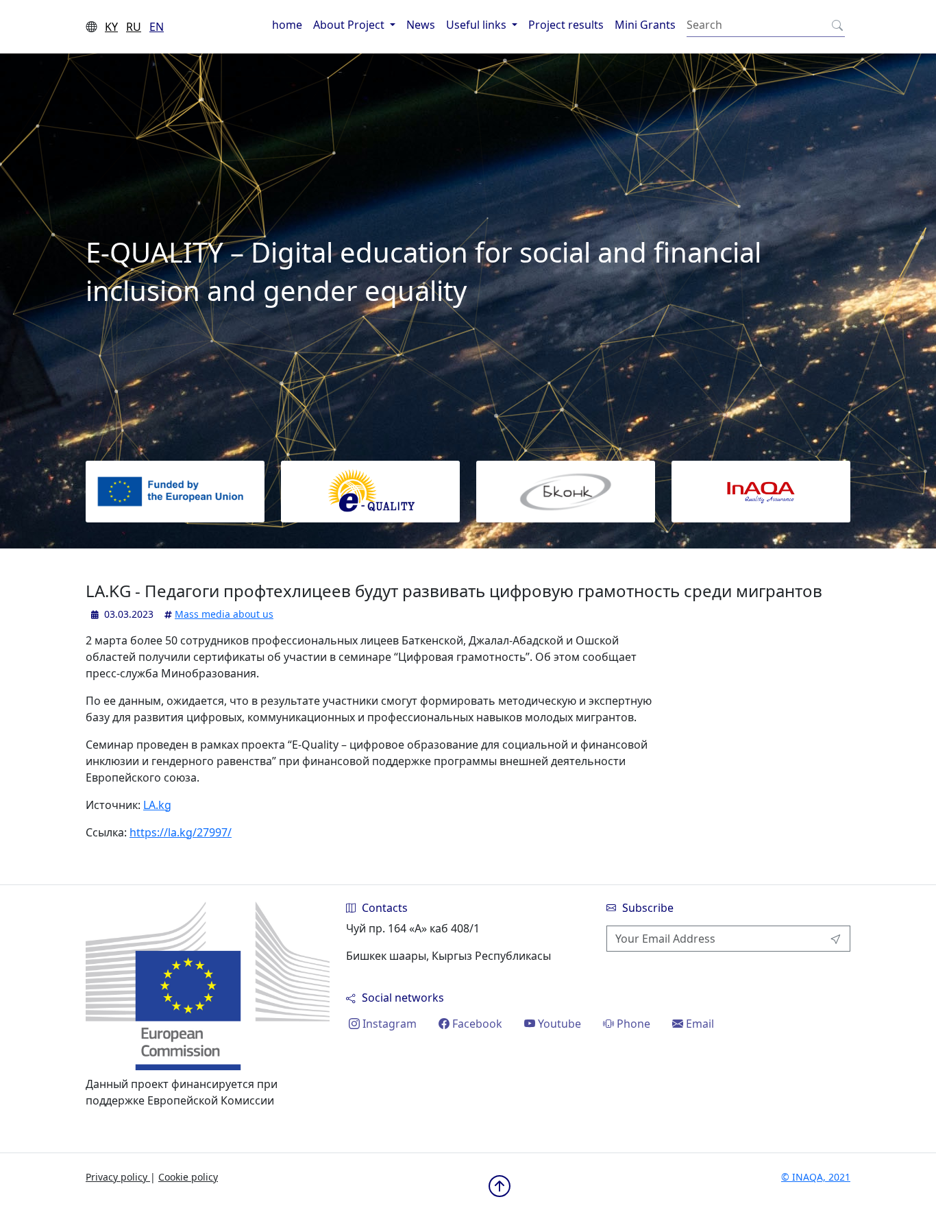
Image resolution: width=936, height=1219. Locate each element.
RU (133, 26)
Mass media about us (224, 613)
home (287, 24)
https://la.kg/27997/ (181, 832)
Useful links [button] (477, 24)
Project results (566, 24)
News (420, 24)
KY (111, 26)
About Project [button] (350, 24)
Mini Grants (645, 24)
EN (156, 26)
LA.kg (157, 804)
